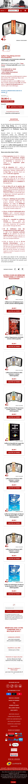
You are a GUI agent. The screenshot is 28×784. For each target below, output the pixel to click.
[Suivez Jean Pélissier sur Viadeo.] (12, 686)
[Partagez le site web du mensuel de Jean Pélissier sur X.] (14, 694)
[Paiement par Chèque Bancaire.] (14, 749)
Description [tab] (14, 119)
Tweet (18, 269)
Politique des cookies (14, 721)
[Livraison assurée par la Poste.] (14, 763)
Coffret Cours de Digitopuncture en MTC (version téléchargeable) (14, 302)
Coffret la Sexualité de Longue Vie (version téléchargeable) (14, 444)
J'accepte (13, 782)
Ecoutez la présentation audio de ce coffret (11, 91)
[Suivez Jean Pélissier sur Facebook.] (7, 686)
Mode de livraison (14, 698)
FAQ (14, 702)
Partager (14, 269)
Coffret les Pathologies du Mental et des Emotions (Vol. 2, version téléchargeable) (14, 586)
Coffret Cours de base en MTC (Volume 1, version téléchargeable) (14, 480)
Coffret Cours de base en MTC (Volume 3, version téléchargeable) (14, 551)
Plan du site (14, 726)
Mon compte (14, 710)
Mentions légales (14, 714)
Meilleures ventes (14, 707)
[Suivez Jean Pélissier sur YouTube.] (20, 686)
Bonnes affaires (14, 705)
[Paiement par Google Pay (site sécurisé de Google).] (14, 744)
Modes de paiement (14, 700)
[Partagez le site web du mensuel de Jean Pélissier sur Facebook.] (8, 694)
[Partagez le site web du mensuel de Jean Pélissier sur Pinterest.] (19, 694)
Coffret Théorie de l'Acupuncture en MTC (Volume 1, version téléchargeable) (14, 409)
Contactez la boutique (14, 723)
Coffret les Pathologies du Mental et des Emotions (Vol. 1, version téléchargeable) (14, 515)
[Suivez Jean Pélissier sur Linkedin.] (16, 686)
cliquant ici (14, 779)
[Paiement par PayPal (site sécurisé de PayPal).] (14, 739)
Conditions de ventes (14, 716)
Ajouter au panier (15, 107)
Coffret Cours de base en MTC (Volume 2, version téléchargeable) (14, 374)
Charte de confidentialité (14, 719)
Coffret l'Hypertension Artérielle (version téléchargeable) (14, 338)
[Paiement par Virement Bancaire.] (14, 754)
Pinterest (22, 269)
